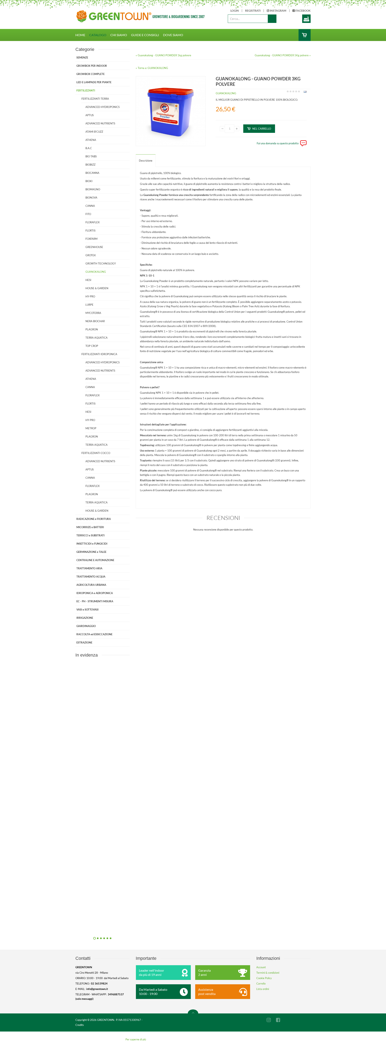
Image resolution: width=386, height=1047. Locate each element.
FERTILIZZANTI (85, 90)
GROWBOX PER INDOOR (91, 65)
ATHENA (90, 139)
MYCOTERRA (93, 313)
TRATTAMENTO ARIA (89, 568)
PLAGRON (91, 329)
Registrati (253, 10)
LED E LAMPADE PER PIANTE (93, 82)
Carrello (261, 983)
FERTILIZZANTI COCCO (95, 453)
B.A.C (88, 148)
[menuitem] (82, 35)
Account (261, 967)
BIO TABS (91, 156)
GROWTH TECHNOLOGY (100, 263)
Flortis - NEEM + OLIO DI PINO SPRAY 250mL (146, 928)
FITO (88, 214)
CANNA (90, 205)
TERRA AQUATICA (96, 337)
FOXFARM (91, 238)
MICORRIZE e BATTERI (90, 527)
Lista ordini (262, 989)
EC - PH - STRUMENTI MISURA (94, 601)
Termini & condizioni (267, 972)
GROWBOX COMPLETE (90, 74)
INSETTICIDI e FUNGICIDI (91, 543)
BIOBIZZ (90, 164)
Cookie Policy (264, 978)
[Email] (304, 92)
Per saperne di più (135, 1039)
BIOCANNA (92, 172)
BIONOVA (91, 197)
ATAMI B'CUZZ (94, 131)
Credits (79, 1025)
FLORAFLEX (92, 222)
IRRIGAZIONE (84, 617)
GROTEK (90, 255)
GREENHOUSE (94, 247)
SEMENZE (82, 57)
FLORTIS (90, 230)
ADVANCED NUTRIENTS (100, 123)
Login (234, 10)
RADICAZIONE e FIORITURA (93, 518)
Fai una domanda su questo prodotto (278, 143)
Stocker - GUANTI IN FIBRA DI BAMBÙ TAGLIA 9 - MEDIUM (145, 747)
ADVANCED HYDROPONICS (102, 107)
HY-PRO (90, 296)
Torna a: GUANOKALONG (153, 68)
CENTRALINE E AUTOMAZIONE (95, 560)
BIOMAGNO (92, 189)
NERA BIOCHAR (95, 321)
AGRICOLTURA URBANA (91, 584)
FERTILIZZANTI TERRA (95, 98)
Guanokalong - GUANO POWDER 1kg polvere (164, 55)
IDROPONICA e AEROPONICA (94, 593)
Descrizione (145, 160)
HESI (88, 280)
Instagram (277, 10)
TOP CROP (91, 345)
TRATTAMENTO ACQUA (90, 576)
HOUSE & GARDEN (96, 288)
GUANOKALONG (226, 93)
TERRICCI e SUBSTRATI (90, 535)
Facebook (303, 10)
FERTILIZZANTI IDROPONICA (99, 354)
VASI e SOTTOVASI (87, 609)
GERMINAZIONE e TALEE (91, 551)
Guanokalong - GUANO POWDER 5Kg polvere (282, 55)
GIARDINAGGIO (86, 626)
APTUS (89, 115)
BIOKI (88, 181)
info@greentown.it (97, 989)
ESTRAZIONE (84, 642)
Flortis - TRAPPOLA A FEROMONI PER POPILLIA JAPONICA (145, 837)
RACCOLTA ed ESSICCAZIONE (94, 634)
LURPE (89, 304)
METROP (90, 428)
